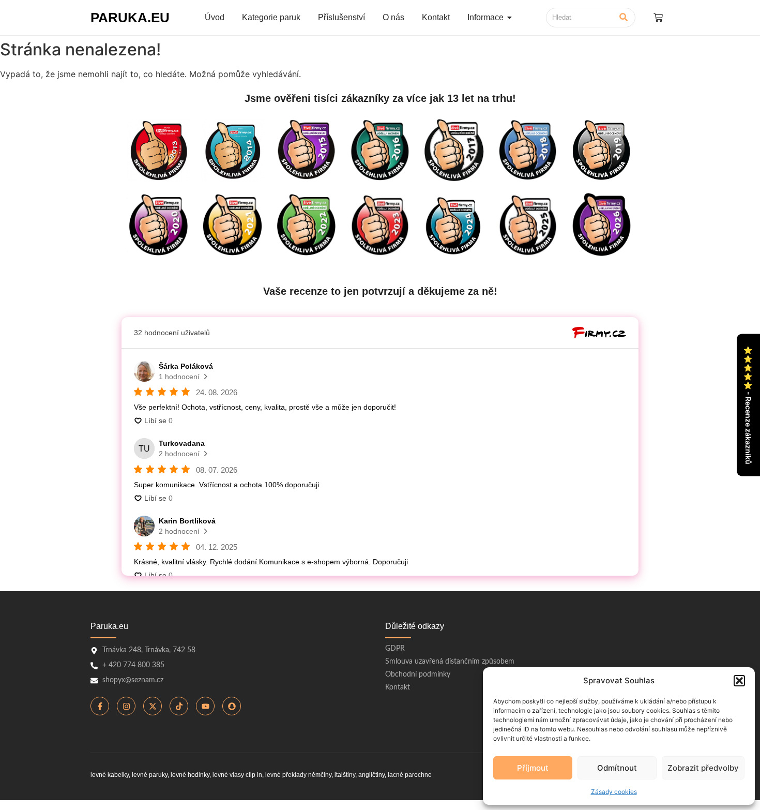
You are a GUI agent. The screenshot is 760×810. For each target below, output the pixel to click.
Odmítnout (617, 768)
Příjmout (533, 768)
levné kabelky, (110, 774)
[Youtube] (205, 706)
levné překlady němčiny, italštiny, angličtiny (325, 774)
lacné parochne (410, 774)
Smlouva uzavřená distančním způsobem (449, 661)
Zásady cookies (614, 792)
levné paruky (150, 774)
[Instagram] (126, 706)
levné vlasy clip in (237, 774)
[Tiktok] (179, 706)
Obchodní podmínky (417, 674)
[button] (739, 681)
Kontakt (397, 687)
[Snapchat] (231, 706)
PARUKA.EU (130, 17)
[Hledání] (623, 17)
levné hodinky (190, 774)
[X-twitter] (152, 706)
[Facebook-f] (99, 706)
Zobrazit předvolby (703, 768)
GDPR (395, 648)
